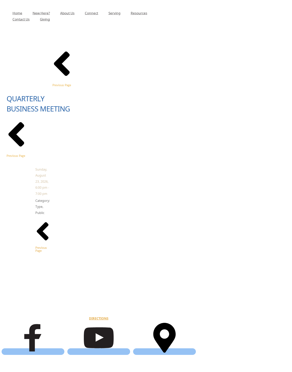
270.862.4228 (101, 304)
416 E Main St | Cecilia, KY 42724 (99, 299)
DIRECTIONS (98, 318)
